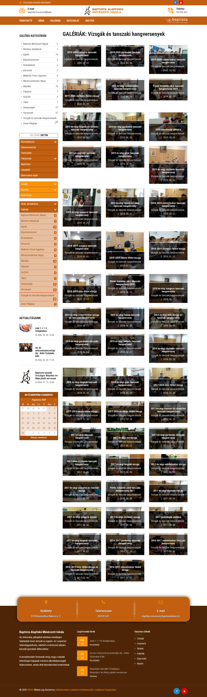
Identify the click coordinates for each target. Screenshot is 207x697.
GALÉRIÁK (55, 20)
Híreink (140, 648)
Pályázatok (26, 158)
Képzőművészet (31, 59)
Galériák (24, 209)
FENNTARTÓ (25, 20)
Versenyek (28, 112)
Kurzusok (27, 70)
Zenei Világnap (30, 123)
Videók (24, 184)
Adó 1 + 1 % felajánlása (41, 329)
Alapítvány (25, 164)
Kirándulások (29, 65)
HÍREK (41, 20)
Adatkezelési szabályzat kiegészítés (99, 689)
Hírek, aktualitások (29, 203)
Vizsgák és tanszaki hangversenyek (40, 118)
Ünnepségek (29, 107)
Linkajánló (25, 169)
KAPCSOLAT (73, 20)
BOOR (30, 689)
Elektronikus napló (29, 175)
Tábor (26, 102)
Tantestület (26, 153)
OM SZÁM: (39, 135)
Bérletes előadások (32, 49)
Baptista (25, 189)
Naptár (140, 663)
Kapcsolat (141, 658)
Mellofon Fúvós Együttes (35, 75)
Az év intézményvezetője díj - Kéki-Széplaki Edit (45, 352)
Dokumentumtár (28, 147)
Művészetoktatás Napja (34, 81)
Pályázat (27, 91)
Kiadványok (26, 195)
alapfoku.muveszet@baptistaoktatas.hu (161, 616)
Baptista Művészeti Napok (35, 43)
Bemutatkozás (28, 141)
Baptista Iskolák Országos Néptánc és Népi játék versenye (46, 375)
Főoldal (140, 638)
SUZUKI (27, 96)
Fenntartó (141, 643)
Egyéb (26, 54)
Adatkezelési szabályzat (68, 689)
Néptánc (27, 86)
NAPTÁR (89, 20)
